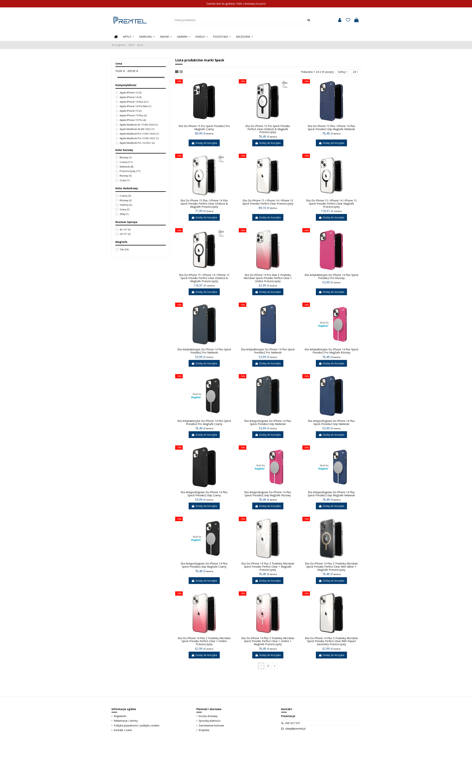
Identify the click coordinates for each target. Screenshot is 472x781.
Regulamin (120, 716)
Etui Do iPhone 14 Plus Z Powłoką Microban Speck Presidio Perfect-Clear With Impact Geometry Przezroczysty (331, 641)
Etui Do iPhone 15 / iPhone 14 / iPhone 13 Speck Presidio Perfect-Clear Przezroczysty (267, 202)
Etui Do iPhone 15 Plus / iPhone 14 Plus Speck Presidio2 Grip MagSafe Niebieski (331, 127)
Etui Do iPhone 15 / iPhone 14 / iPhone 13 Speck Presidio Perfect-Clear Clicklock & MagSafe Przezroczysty (204, 278)
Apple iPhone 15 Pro (133, 120)
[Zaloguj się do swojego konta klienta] (340, 20)
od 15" (125, 234)
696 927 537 (292, 723)
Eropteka (204, 730)
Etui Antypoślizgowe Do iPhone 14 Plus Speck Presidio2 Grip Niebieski (267, 422)
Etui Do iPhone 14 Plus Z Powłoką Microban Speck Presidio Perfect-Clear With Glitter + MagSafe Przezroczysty (331, 566)
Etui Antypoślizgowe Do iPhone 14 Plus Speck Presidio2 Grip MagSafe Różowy (267, 493)
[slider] (116, 77)
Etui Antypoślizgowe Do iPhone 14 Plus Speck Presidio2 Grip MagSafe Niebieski (331, 493)
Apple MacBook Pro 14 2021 (137, 142)
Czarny (126, 162)
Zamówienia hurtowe (211, 725)
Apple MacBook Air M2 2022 (137, 129)
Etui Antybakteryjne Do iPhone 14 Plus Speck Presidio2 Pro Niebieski (204, 351)
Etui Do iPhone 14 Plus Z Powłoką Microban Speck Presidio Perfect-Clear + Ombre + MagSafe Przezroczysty (267, 641)
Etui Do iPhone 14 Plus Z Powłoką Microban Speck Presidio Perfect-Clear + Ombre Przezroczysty (204, 641)
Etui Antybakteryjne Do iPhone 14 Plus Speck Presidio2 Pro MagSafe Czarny (204, 422)
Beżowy (126, 157)
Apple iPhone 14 (130, 97)
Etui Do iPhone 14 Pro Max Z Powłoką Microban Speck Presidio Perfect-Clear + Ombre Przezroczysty (268, 278)
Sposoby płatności (210, 720)
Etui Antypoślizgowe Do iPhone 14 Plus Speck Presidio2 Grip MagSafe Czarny (204, 565)
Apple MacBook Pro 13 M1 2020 (139, 133)
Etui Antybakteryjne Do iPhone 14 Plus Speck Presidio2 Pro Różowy (331, 276)
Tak (124, 249)
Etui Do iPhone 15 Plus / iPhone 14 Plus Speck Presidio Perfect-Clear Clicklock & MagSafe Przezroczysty (204, 203)
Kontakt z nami (123, 730)
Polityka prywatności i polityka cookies (136, 725)
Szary (124, 180)
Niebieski (126, 166)
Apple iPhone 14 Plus (134, 101)
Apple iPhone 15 (130, 110)
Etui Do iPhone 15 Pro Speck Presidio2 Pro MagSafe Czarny (204, 127)
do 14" (125, 229)
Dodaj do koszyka (206, 143)
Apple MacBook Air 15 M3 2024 (139, 124)
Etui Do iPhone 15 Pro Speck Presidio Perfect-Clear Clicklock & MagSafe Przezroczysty (267, 129)
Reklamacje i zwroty (126, 720)
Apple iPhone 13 (130, 92)
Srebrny (126, 204)
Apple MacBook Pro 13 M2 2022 (139, 138)
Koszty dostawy (208, 716)
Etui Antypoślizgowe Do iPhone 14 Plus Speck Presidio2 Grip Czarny (204, 493)
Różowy (126, 175)
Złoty (124, 214)
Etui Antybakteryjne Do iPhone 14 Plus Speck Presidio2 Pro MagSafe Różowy (331, 351)
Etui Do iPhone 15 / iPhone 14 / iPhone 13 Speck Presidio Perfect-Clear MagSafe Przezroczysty (331, 203)
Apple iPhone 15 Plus (133, 115)
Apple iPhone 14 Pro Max (135, 106)
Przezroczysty (130, 171)
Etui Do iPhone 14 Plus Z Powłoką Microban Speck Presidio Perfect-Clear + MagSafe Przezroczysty (267, 566)
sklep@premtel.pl (295, 728)
